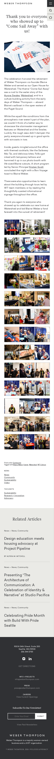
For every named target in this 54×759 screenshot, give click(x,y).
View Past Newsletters (27, 725)
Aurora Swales (12, 96)
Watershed (27, 96)
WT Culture (42, 465)
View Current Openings (27, 697)
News (6, 475)
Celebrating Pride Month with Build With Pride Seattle (24, 621)
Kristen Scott (36, 167)
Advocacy (8, 498)
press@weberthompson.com (27, 688)
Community (9, 477)
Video (7, 483)
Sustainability (10, 480)
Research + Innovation (14, 496)
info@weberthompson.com (27, 679)
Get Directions (27, 666)
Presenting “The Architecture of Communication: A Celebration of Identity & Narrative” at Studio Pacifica (27, 585)
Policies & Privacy (39, 749)
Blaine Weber (18, 465)
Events (26, 465)
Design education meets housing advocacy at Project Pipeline (24, 544)
